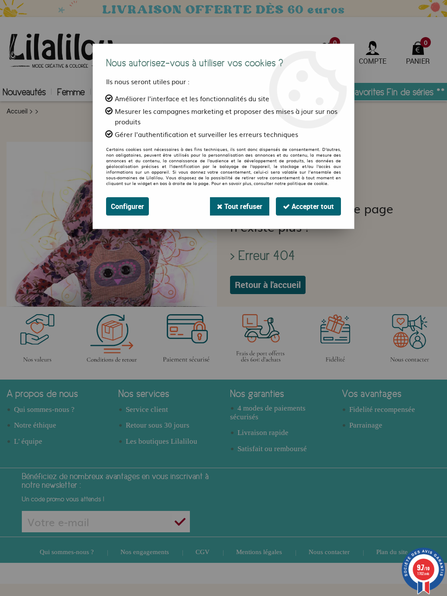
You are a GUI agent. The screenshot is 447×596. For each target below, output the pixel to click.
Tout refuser (242, 206)
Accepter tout (312, 206)
